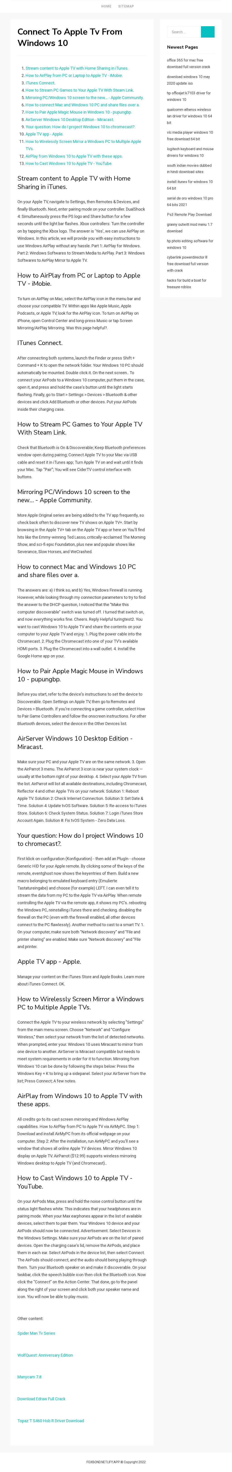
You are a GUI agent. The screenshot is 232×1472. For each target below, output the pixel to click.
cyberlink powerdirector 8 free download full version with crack (187, 264)
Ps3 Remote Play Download (189, 214)
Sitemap (126, 6)
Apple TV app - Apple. (44, 134)
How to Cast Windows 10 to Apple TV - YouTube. (69, 163)
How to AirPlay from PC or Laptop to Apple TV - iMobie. (74, 75)
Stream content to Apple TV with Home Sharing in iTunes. (77, 68)
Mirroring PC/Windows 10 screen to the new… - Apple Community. (85, 97)
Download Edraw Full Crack (41, 1398)
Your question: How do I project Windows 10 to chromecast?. (80, 126)
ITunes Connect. (40, 83)
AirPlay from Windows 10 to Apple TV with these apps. (74, 156)
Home (106, 6)
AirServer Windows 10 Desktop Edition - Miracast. (70, 119)
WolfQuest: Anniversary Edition (45, 1355)
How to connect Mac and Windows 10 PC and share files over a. (83, 104)
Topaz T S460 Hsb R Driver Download (50, 1420)
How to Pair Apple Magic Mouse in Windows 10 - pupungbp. (79, 112)
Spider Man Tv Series (36, 1333)
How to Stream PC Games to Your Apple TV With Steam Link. (80, 90)
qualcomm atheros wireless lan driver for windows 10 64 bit (189, 116)
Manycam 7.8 (29, 1377)
